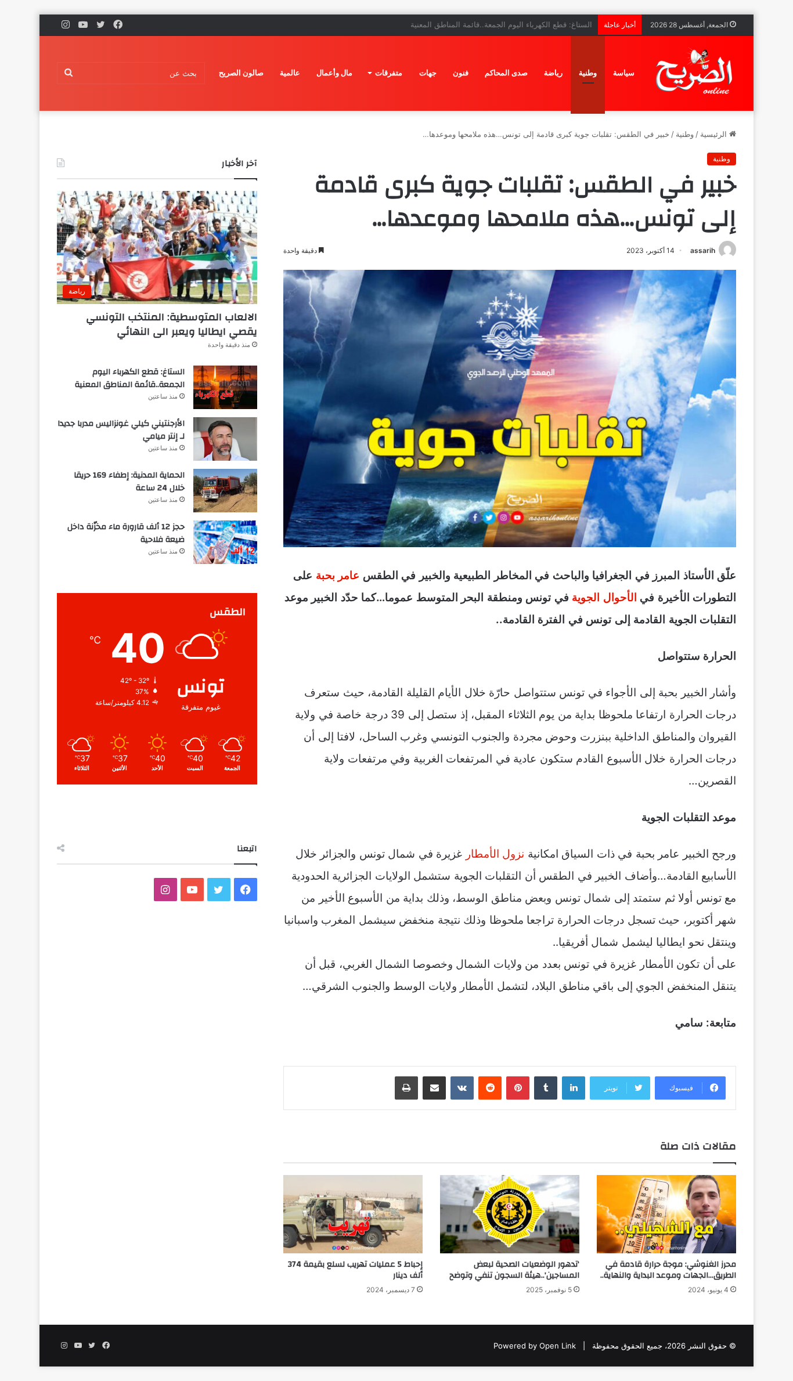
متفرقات (388, 72)
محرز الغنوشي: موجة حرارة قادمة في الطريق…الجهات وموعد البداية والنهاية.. (668, 1270)
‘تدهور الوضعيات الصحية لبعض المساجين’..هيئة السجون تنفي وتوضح (514, 1270)
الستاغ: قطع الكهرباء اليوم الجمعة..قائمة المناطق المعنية (130, 378)
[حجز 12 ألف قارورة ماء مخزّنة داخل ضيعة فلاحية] (225, 542)
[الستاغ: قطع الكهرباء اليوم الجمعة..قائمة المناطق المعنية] (225, 387)
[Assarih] (696, 73)
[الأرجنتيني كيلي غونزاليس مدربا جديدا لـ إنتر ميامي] (225, 439)
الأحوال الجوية (604, 597)
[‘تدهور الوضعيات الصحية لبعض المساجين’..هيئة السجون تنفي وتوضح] (509, 1214)
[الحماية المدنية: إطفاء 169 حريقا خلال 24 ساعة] (225, 490)
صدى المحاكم (506, 72)
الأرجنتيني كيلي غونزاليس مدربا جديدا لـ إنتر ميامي (511, 24)
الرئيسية (714, 134)
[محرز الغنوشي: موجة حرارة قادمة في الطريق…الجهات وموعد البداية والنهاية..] (666, 1214)
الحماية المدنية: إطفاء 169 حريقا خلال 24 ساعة (129, 482)
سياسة (624, 72)
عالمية (290, 72)
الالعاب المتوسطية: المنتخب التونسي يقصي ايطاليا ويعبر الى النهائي (171, 324)
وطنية (588, 72)
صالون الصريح (241, 72)
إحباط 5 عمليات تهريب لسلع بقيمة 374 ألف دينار (355, 1270)
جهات (428, 72)
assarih (702, 250)
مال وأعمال (334, 72)
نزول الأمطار (495, 854)
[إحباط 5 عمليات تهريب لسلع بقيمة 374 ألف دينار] (353, 1214)
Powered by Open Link (534, 1345)
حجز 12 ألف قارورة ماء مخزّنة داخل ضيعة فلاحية (126, 533)
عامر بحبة (338, 575)
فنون (460, 72)
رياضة (553, 72)
